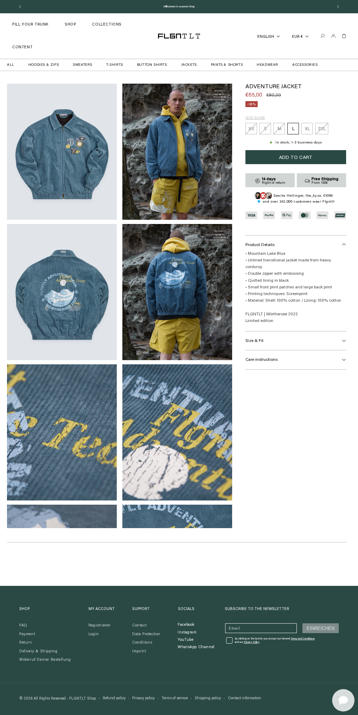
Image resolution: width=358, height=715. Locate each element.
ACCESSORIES (305, 65)
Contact (139, 626)
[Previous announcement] (20, 6)
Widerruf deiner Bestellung (45, 660)
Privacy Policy (251, 642)
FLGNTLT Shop (82, 699)
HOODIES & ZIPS (43, 65)
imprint (139, 651)
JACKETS (189, 65)
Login (93, 634)
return (25, 643)
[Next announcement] (338, 6)
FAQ (23, 626)
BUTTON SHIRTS (152, 65)
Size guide (255, 118)
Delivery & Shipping (38, 651)
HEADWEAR (267, 65)
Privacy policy (143, 698)
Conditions (142, 643)
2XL (323, 130)
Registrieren (99, 626)
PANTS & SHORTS (227, 65)
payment (27, 634)
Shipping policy (208, 698)
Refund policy (114, 698)
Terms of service (175, 698)
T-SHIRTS (114, 65)
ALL (10, 65)
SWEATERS (82, 65)
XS (253, 130)
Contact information (244, 698)
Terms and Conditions (303, 638)
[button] (70, 24)
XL (307, 129)
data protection (146, 634)
